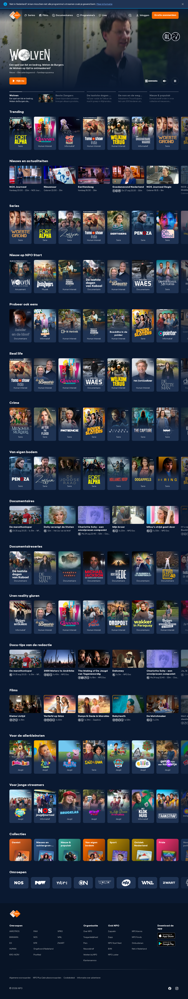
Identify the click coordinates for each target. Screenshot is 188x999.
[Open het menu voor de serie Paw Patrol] (127, 743)
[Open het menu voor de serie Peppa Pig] (78, 743)
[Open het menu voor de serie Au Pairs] (102, 603)
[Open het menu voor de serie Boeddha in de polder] (127, 312)
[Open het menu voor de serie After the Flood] (53, 410)
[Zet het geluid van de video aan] (164, 80)
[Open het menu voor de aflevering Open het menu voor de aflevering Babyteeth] (141, 698)
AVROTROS (14, 931)
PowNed (37, 955)
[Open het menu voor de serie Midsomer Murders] (29, 410)
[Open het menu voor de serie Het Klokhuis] (151, 792)
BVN (110, 949)
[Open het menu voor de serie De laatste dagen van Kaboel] (102, 263)
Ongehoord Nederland (43, 949)
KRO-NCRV (14, 955)
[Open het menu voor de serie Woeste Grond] (176, 119)
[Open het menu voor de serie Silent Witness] (127, 410)
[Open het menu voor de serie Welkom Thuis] (102, 792)
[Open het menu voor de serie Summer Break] (29, 792)
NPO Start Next (115, 943)
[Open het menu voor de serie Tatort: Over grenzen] (176, 410)
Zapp (110, 937)
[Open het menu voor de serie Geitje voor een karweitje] (176, 743)
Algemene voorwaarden (20, 978)
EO (10, 943)
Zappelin (112, 931)
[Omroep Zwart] (169, 882)
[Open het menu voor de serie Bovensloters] (151, 312)
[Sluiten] (182, 4)
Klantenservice (89, 960)
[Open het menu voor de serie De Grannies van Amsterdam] (53, 119)
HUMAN (12, 949)
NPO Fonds (137, 937)
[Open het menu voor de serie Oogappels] (151, 459)
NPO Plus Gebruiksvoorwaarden (47, 978)
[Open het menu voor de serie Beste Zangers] (53, 263)
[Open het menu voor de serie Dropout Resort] (127, 603)
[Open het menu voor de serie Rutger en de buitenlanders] (29, 603)
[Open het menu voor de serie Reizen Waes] (151, 263)
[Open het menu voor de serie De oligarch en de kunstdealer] (151, 554)
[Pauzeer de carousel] (175, 80)
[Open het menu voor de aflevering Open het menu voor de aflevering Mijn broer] (141, 509)
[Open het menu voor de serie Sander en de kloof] (29, 312)
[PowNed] (40, 882)
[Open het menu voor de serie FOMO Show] (102, 119)
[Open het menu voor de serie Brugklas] (78, 792)
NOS (35, 937)
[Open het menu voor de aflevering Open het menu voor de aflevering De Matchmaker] (175, 698)
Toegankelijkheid (90, 937)
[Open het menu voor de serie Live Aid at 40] (176, 554)
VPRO (60, 931)
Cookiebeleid (69, 978)
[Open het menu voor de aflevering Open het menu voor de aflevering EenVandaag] (107, 168)
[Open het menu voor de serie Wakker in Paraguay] (151, 603)
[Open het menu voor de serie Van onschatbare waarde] (151, 119)
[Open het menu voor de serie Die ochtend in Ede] (127, 554)
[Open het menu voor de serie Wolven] (29, 263)
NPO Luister (113, 955)
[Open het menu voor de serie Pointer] (176, 312)
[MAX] (126, 882)
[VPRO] (104, 882)
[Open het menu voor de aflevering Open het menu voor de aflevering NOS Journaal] (38, 168)
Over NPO (87, 931)
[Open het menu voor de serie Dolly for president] (78, 119)
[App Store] (166, 936)
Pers (85, 943)
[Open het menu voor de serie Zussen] (78, 213)
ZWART (61, 943)
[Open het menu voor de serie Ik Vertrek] (78, 312)
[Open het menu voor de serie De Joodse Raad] (78, 459)
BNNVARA (13, 937)
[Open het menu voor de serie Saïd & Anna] (102, 743)
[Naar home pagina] (15, 15)
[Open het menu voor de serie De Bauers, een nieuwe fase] (127, 263)
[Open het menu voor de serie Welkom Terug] (127, 119)
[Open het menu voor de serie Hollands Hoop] (127, 459)
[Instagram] (177, 989)
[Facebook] (170, 989)
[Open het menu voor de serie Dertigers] (127, 213)
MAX (35, 931)
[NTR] (61, 882)
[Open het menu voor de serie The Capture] (151, 410)
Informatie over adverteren (89, 978)
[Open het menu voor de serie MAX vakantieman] (53, 312)
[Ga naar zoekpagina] (130, 15)
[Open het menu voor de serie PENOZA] (151, 213)
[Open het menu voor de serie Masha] (29, 743)
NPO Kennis (137, 931)
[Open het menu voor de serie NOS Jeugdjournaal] (53, 792)
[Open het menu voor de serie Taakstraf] (176, 792)
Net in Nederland (139, 949)
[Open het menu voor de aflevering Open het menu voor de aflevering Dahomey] (141, 652)
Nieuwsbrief (88, 949)
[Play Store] (166, 943)
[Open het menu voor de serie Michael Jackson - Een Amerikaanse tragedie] (102, 554)
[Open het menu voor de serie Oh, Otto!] (176, 213)
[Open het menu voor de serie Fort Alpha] (29, 119)
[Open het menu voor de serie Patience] (78, 410)
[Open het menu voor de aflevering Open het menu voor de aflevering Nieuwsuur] (72, 168)
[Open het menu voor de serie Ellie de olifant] (151, 743)
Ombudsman (137, 943)
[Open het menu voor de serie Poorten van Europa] (78, 554)
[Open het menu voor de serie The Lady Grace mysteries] (127, 792)
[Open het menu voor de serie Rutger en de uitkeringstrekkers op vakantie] (176, 603)
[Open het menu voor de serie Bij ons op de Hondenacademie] (78, 263)
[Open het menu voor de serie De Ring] (176, 459)
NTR (35, 943)
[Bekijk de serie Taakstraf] (167, 806)
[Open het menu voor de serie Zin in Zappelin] (53, 743)
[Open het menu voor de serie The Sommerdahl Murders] (176, 263)
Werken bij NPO (90, 955)
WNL (60, 937)
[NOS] (18, 882)
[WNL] (147, 882)
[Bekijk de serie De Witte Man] (167, 374)
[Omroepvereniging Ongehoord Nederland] (83, 882)
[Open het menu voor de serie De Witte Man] (176, 361)
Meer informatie (104, 4)
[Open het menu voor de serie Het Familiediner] (151, 361)
